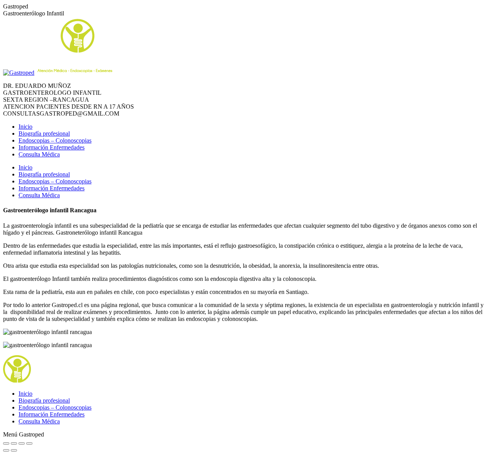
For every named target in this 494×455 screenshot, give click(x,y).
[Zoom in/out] (29, 443)
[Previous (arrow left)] (6, 450)
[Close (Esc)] (6, 443)
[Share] (14, 443)
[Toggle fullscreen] (22, 443)
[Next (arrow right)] (14, 450)
